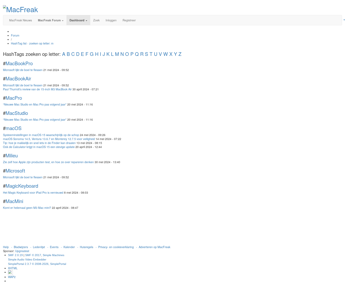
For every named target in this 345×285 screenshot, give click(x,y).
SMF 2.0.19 (15, 255)
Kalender (69, 247)
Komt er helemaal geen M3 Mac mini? (27, 208)
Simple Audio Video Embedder (27, 259)
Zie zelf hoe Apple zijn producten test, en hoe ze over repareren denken (48, 162)
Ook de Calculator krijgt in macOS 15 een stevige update (39, 147)
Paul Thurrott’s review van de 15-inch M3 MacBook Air (37, 89)
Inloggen (111, 20)
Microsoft (15, 170)
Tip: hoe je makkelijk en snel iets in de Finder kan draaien (39, 143)
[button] (50, 20)
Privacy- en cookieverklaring (116, 247)
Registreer (129, 20)
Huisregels (86, 247)
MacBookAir (18, 78)
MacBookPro (19, 63)
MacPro (14, 97)
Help (6, 247)
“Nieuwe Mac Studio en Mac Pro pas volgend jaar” (34, 104)
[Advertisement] (172, 228)
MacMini (14, 200)
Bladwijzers (21, 247)
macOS (14, 127)
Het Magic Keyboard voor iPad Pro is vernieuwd (33, 192)
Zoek (96, 20)
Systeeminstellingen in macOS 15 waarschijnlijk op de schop (41, 135)
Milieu (12, 155)
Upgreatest (22, 251)
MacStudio (17, 112)
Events (54, 247)
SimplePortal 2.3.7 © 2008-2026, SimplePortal (37, 263)
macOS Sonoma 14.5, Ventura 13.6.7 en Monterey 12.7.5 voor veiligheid (49, 139)
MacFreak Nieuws (20, 20)
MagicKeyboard (22, 185)
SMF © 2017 (33, 255)
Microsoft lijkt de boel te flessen (23, 70)
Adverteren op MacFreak (154, 247)
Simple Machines (53, 255)
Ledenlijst (39, 247)
